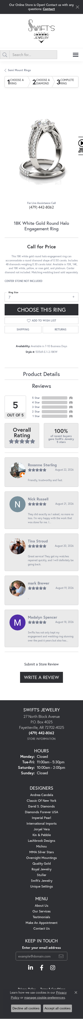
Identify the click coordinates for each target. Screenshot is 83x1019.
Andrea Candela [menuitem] (41, 795)
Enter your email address (41, 947)
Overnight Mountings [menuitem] (41, 857)
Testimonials (41, 917)
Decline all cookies (25, 1008)
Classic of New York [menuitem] (41, 800)
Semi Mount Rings (19, 70)
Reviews (41, 385)
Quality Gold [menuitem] (42, 863)
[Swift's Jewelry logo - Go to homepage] (41, 31)
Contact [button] (49, 9)
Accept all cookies (57, 1008)
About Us (41, 905)
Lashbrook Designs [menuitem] (41, 840)
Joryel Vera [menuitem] (42, 829)
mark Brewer (38, 583)
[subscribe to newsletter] (61, 956)
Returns (60, 329)
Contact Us (41, 928)
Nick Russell (38, 498)
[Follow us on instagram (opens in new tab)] (52, 968)
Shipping (23, 329)
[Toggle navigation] (75, 54)
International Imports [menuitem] (42, 823)
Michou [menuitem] (41, 846)
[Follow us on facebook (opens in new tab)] (42, 968)
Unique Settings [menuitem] (41, 886)
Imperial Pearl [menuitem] (41, 817)
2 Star (36, 411)
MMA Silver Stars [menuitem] (41, 852)
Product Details (41, 374)
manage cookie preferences (44, 997)
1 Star (36, 416)
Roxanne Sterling (42, 464)
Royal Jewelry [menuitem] (41, 869)
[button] (31, 174)
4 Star (36, 402)
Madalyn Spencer (42, 617)
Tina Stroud (38, 541)
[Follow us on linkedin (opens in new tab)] (30, 968)
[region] (41, 148)
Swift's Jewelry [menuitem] (41, 880)
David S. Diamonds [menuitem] (41, 806)
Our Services (42, 911)
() (71, 398)
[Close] (77, 7)
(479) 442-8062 (41, 207)
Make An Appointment (41, 922)
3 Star (36, 407)
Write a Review (41, 677)
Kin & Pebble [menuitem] (42, 835)
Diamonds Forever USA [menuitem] (41, 812)
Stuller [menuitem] (41, 875)
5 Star (36, 398)
